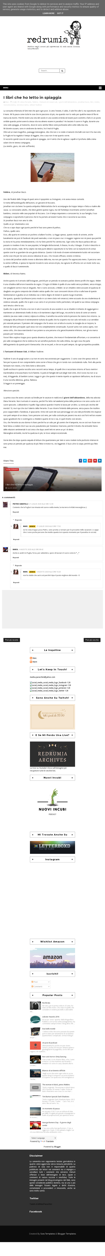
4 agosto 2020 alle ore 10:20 (49, 572)
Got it (60, 13)
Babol (15, 549)
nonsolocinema (10, 105)
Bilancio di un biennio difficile (53, 1071)
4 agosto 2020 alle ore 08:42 (31, 549)
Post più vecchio (92, 640)
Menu (5, 88)
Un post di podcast (49, 1043)
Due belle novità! (48, 1029)
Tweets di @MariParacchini (41, 1204)
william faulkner (36, 105)
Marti (35, 662)
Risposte (18, 520)
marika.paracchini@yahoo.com (42, 677)
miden (96, 102)
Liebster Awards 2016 (50, 1017)
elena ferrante (25, 102)
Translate (50, 1141)
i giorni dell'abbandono (67, 102)
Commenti (37, 986)
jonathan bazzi (83, 102)
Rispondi (16, 512)
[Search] (62, 71)
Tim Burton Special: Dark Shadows (55, 1097)
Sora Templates (47, 1234)
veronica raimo (23, 105)
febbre (35, 102)
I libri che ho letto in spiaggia (19, 484)
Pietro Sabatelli (20, 504)
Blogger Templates (67, 1234)
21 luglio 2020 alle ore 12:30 (41, 504)
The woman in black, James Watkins (56, 1085)
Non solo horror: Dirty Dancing (54, 1057)
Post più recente (11, 640)
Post (35, 982)
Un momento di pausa (51, 1109)
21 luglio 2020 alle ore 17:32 (49, 526)
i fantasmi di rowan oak (48, 102)
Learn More (48, 13)
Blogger (57, 1147)
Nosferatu (46, 1003)
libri (91, 102)
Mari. (25, 526)
